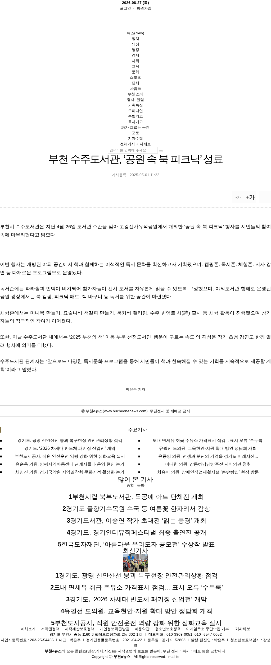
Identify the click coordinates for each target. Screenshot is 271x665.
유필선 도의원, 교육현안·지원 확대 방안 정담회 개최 (208, 448)
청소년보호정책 (168, 629)
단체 (135, 83)
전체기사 (127, 144)
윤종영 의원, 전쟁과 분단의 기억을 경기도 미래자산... (208, 456)
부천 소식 (135, 94)
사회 (135, 61)
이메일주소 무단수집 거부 (207, 629)
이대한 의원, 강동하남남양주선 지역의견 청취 (208, 464)
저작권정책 (50, 629)
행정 (135, 50)
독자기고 (135, 122)
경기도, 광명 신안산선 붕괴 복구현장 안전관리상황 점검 (69, 440)
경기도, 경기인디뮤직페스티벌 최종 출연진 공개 (138, 532)
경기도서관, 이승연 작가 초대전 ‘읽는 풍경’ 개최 (138, 520)
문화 (135, 72)
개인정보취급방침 (114, 629)
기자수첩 (135, 138)
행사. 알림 (135, 99)
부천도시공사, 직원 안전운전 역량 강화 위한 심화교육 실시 (70, 456)
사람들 (135, 88)
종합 (130, 485)
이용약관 (142, 629)
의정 (135, 44)
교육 (135, 66)
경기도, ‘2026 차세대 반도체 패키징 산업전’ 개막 (69, 448)
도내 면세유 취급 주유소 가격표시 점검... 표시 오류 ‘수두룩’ (208, 440)
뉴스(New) (135, 33)
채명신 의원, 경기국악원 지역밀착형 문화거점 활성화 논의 (69, 472)
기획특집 (135, 105)
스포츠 (135, 77)
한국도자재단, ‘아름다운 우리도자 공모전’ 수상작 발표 (138, 544)
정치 (135, 38)
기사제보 (143, 144)
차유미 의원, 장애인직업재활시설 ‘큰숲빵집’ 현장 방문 (208, 472)
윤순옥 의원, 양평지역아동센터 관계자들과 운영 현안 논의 (69, 464)
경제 (135, 55)
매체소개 (28, 629)
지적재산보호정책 (79, 629)
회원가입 (144, 8)
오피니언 (135, 111)
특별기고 (135, 116)
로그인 (125, 8)
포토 (135, 133)
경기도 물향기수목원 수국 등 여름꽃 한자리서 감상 (138, 508)
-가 (238, 197)
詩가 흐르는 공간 (135, 127)
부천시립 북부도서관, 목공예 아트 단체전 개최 (138, 496)
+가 (250, 197)
